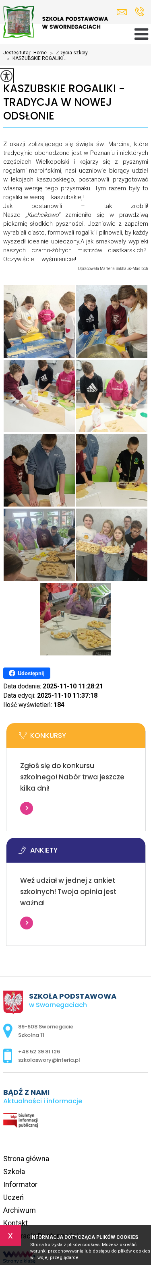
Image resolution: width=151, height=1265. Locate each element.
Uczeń (13, 1197)
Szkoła (14, 1171)
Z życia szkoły (69, 53)
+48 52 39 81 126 (139, 12)
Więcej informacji (26, 808)
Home (40, 52)
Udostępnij (31, 673)
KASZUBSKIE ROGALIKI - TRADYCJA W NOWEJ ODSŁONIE (64, 102)
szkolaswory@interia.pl (124, 12)
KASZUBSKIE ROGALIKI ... (37, 59)
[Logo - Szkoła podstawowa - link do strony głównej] (55, 22)
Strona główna (26, 1158)
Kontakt (15, 1223)
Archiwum (19, 1210)
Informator (20, 1184)
